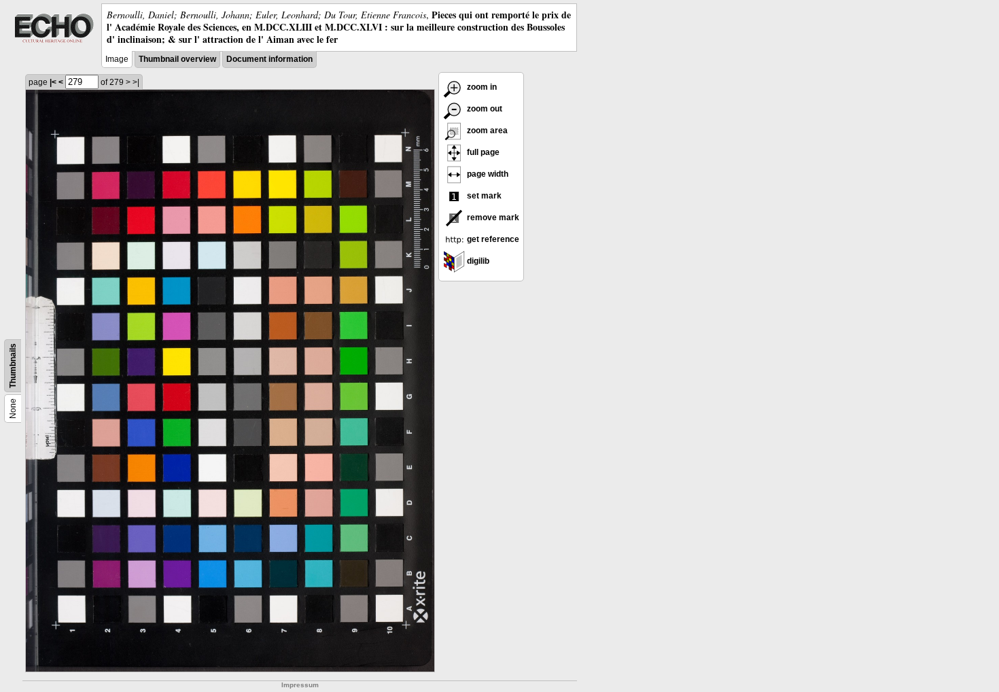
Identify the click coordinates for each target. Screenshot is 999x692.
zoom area (486, 130)
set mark (483, 196)
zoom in (481, 87)
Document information (269, 59)
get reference (492, 239)
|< (53, 82)
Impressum (300, 685)
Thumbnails (13, 365)
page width (486, 174)
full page (482, 152)
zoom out (483, 109)
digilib (477, 261)
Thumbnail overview (177, 59)
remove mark (492, 217)
